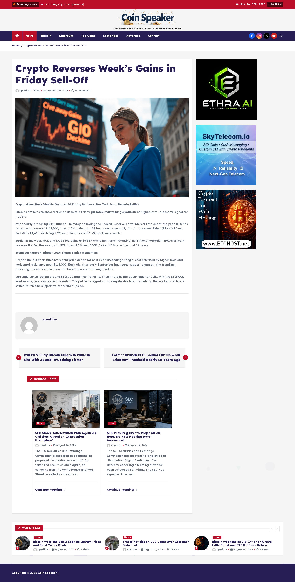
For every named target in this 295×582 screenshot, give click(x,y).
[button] (272, 528)
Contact (153, 35)
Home (16, 45)
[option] (58, 543)
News (29, 35)
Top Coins (88, 35)
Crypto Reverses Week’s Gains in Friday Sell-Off (55, 45)
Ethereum (66, 35)
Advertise (133, 35)
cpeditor (25, 90)
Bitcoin (46, 35)
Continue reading (49, 489)
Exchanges (110, 35)
